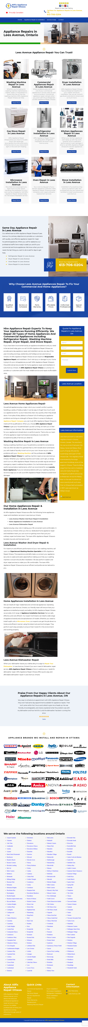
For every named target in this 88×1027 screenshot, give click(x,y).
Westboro (69, 940)
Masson (49, 868)
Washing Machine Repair (35, 1004)
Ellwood (29, 857)
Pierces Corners (51, 937)
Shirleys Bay (70, 865)
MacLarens (50, 837)
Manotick (49, 849)
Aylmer (9, 851)
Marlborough (50, 860)
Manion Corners (51, 843)
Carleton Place (11, 907)
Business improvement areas (14, 898)
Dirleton (29, 840)
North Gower (50, 898)
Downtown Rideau (32, 849)
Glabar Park (30, 876)
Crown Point (10, 962)
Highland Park (31, 909)
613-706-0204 (54, 14)
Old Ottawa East (51, 907)
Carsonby (9, 921)
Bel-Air (9, 868)
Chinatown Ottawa (12, 943)
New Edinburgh (51, 896)
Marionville (50, 857)
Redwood (50, 954)
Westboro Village (72, 943)
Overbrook (50, 923)
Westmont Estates (72, 945)
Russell (69, 854)
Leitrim (29, 951)
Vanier (69, 912)
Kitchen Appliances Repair (33, 997)
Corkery (9, 957)
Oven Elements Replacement (32, 1001)
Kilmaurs (29, 940)
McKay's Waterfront (52, 871)
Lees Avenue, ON (74, 994)
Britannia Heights (11, 887)
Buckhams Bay (11, 890)
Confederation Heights (13, 948)
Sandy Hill (70, 860)
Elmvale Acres (31, 860)
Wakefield (70, 923)
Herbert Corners (31, 901)
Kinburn (29, 943)
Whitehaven (70, 951)
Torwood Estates (71, 901)
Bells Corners (10, 871)
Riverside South (71, 840)
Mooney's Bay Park (52, 890)
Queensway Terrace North (54, 945)
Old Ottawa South (52, 909)
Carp (8, 915)
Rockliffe (69, 851)
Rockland (70, 849)
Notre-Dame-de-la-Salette (54, 901)
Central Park (10, 929)
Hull (28, 918)
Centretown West (11, 937)
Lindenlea (29, 959)
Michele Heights (51, 882)
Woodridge (70, 965)
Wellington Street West (73, 929)
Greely (29, 885)
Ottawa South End (52, 918)
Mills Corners (51, 885)
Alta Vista (9, 843)
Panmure (49, 932)
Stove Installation (52, 995)
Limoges (29, 954)
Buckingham (10, 893)
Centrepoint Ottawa (12, 932)
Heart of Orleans (31, 898)
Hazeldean (30, 896)
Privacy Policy (51, 998)
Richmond (50, 965)
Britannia (9, 885)
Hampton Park (31, 890)
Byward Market (11, 901)
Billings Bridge (11, 879)
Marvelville (50, 865)
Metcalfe (49, 879)
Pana (48, 929)
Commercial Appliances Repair (35, 990)
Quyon (49, 948)
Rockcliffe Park (71, 846)
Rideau (49, 968)
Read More (16, 102)
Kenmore (29, 934)
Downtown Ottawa (32, 846)
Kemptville (30, 929)
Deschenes (30, 837)
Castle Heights (11, 926)
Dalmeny (9, 970)
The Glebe (70, 893)
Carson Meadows (11, 918)
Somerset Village (71, 873)
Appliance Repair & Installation (34, 20)
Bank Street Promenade (13, 854)
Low (28, 965)
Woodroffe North (72, 968)
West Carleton (71, 934)
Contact (61, 20)
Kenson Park (30, 937)
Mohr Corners (51, 887)
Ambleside (10, 846)
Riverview (70, 843)
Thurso (69, 896)
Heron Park (30, 907)
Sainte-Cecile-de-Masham (74, 857)
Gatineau (29, 873)
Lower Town (30, 968)
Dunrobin (29, 851)
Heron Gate (30, 904)
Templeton (70, 890)
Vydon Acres (70, 921)
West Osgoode (71, 937)
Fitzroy (29, 862)
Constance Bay (11, 951)
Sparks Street (70, 882)
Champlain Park (11, 940)
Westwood (70, 948)
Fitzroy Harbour (31, 865)
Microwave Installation (54, 991)
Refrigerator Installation (54, 993)
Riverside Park (71, 837)
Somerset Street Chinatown (74, 871)
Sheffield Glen (71, 862)
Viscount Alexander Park (74, 918)
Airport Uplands (11, 837)
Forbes (29, 868)
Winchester (70, 957)
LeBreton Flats (31, 945)
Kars (28, 926)
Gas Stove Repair (32, 993)
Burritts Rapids (11, 896)
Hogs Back (30, 915)
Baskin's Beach (11, 860)
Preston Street (51, 940)
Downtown (30, 843)
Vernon (69, 915)
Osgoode (49, 912)
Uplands (69, 907)
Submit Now (71, 370)
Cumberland (10, 965)
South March (70, 879)
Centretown (10, 934)
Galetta (29, 871)
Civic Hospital (11, 945)
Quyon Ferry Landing (53, 951)
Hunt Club (30, 921)
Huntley (29, 923)
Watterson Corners (72, 926)
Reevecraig (50, 957)
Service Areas (51, 20)
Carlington (10, 909)
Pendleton (50, 934)
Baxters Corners (11, 862)
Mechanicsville (51, 876)
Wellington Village (72, 932)
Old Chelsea (50, 904)
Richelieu (49, 962)
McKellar (49, 873)
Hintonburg (30, 912)
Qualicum (50, 943)
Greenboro (30, 887)
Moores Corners (51, 893)
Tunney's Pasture (71, 904)
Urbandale (70, 909)
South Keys (70, 876)
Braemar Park (10, 882)
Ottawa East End (51, 915)
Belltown (9, 873)
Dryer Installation (52, 989)
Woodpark (70, 962)
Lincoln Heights (31, 957)
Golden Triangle (31, 879)
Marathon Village (52, 854)
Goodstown (30, 882)
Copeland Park (11, 954)
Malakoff (49, 840)
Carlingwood (10, 912)
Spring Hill (70, 885)
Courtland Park (11, 959)
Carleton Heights (11, 904)
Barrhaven (10, 857)
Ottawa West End (52, 921)
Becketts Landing (11, 865)
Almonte (9, 840)
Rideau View (50, 970)
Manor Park (50, 846)
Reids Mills (50, 959)
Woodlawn (70, 959)
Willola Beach (71, 954)
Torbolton (70, 898)
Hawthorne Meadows (33, 893)
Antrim (9, 849)
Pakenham (50, 926)
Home (20, 20)
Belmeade (9, 876)
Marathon (49, 851)
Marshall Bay (50, 862)
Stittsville (69, 887)
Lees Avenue (30, 948)
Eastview (29, 854)
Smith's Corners (71, 868)
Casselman (10, 923)
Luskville (29, 970)
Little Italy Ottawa (32, 962)
